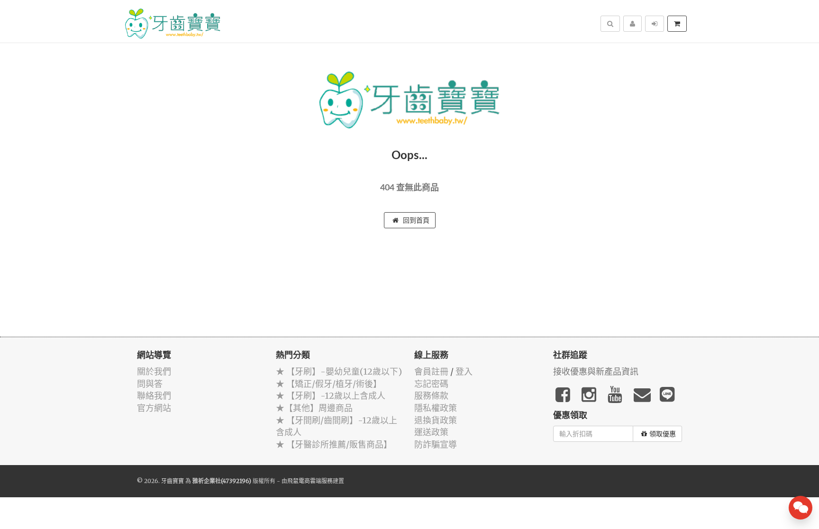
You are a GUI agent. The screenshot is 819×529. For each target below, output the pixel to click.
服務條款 (431, 395)
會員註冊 (431, 371)
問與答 (150, 383)
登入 (464, 371)
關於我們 (154, 371)
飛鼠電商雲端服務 (310, 480)
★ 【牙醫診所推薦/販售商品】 (334, 444)
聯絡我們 (154, 395)
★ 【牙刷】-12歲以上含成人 (330, 395)
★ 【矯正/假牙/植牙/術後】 (329, 383)
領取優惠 (662, 434)
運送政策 (431, 432)
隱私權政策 (435, 408)
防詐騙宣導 (435, 444)
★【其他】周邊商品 (314, 408)
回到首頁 (415, 220)
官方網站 (154, 408)
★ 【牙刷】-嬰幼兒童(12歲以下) (339, 371)
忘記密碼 (431, 383)
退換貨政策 (435, 420)
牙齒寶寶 (172, 480)
